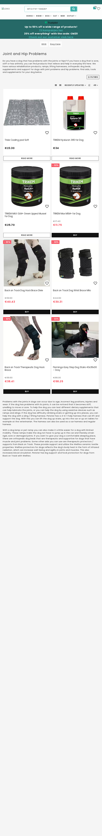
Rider (39, 16)
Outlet (70, 16)
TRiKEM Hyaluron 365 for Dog (68, 140)
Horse (29, 16)
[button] (96, 8)
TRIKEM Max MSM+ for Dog (66, 213)
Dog (47, 16)
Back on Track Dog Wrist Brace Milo (72, 290)
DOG (44, 44)
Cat (55, 16)
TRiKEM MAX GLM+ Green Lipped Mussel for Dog (25, 215)
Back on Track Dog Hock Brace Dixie (24, 290)
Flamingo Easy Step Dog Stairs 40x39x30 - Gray (75, 368)
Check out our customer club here (51, 37)
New (63, 16)
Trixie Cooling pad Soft (17, 140)
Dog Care (55, 44)
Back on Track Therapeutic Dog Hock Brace (24, 368)
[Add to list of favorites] (26, 112)
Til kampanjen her (51, 30)
